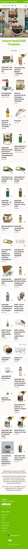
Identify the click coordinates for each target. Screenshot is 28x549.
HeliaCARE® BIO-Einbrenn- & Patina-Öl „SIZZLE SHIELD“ (20, 407)
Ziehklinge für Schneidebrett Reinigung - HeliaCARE (19, 252)
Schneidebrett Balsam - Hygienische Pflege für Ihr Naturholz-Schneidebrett (6, 254)
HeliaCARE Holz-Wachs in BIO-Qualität (19, 179)
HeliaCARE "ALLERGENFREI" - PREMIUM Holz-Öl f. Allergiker (7, 307)
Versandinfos (5, 514)
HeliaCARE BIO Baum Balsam (6, 377)
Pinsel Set (17, 121)
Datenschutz (5, 528)
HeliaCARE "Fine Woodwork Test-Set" (7, 69)
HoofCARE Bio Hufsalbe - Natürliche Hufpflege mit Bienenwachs (6, 459)
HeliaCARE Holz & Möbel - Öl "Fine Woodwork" (20, 148)
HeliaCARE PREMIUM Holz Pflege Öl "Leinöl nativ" (19, 203)
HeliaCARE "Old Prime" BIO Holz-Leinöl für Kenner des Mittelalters (20, 382)
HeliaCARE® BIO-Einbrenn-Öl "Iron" (20, 431)
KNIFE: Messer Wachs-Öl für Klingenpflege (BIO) (6, 333)
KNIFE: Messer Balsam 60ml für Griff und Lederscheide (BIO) (19, 334)
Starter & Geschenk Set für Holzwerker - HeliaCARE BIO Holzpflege (20, 97)
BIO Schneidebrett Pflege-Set (8, 227)
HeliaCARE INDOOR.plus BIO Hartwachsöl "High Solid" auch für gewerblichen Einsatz (7, 152)
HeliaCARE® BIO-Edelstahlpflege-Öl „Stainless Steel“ (7, 433)
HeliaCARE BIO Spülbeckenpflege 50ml (7, 281)
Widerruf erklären (6, 525)
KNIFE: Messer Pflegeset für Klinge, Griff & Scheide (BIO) (19, 307)
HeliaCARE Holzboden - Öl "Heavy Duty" (6, 202)
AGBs (3, 520)
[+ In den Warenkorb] (11, 63)
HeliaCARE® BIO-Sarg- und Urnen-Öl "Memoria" (20, 458)
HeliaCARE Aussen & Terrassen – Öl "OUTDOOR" (6, 123)
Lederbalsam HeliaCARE (6, 358)
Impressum (4, 530)
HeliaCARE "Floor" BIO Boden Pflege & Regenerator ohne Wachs (20, 282)
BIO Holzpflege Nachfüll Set (6, 94)
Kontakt (3, 517)
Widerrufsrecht (5, 522)
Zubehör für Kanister (18, 358)
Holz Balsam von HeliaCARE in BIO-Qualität (7, 179)
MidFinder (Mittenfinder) (6, 399)
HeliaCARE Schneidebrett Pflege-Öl (19, 228)
